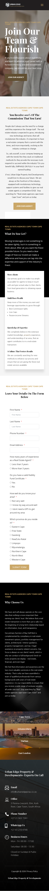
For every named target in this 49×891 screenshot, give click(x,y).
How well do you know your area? (23, 495)
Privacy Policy (32, 871)
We (6, 612)
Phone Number (17, 433)
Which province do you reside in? (23, 521)
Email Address (16, 445)
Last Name (15, 421)
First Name (15, 409)
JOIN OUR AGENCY (16, 77)
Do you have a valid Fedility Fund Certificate (22, 477)
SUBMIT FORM (19, 567)
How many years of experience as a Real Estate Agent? (24, 458)
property (27, 335)
